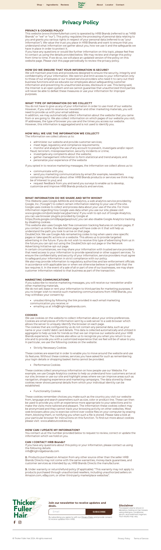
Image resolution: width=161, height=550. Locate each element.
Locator (109, 4)
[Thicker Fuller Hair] (83, 4)
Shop (40, 4)
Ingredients (52, 4)
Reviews (65, 4)
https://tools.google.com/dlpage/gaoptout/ (51, 219)
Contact (120, 4)
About (100, 4)
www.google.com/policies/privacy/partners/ (51, 213)
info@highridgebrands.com (69, 306)
